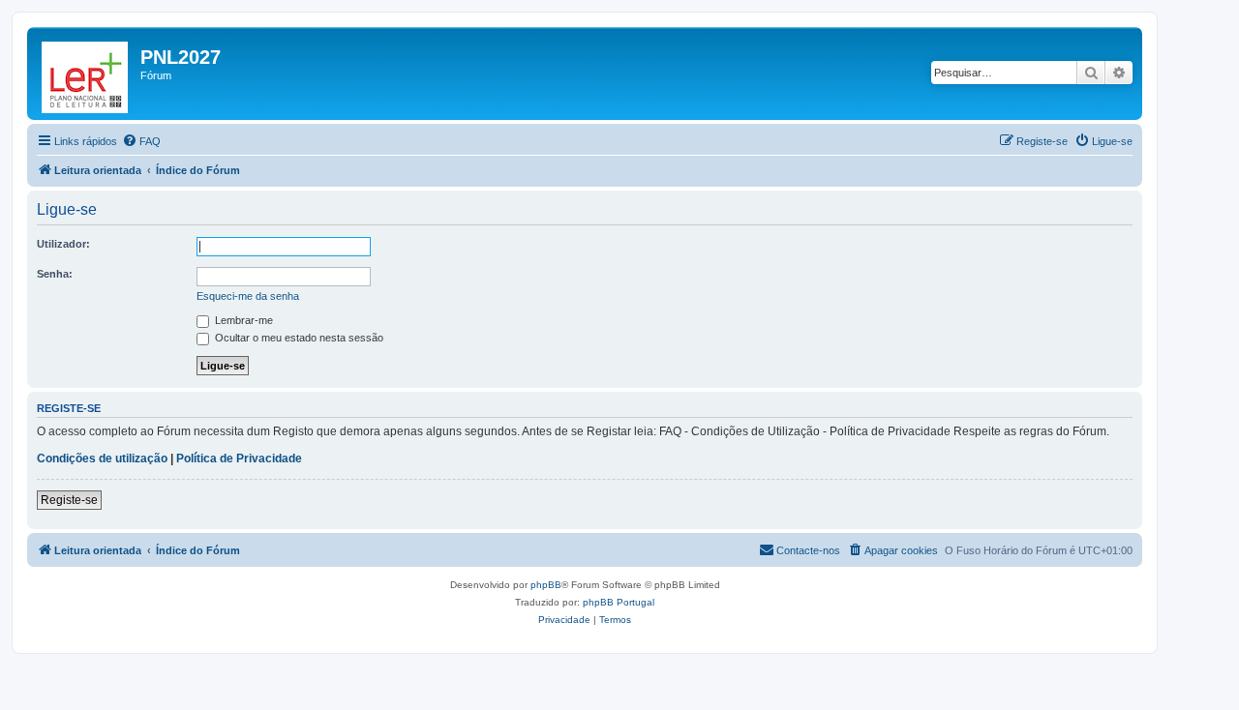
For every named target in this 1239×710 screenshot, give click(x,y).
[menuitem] (141, 141)
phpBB (545, 584)
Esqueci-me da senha (247, 296)
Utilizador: (63, 244)
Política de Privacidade (239, 458)
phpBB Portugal (618, 602)
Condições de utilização (102, 458)
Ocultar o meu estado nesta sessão (297, 337)
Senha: (55, 274)
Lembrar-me (242, 320)
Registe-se (69, 500)
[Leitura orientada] (86, 73)
